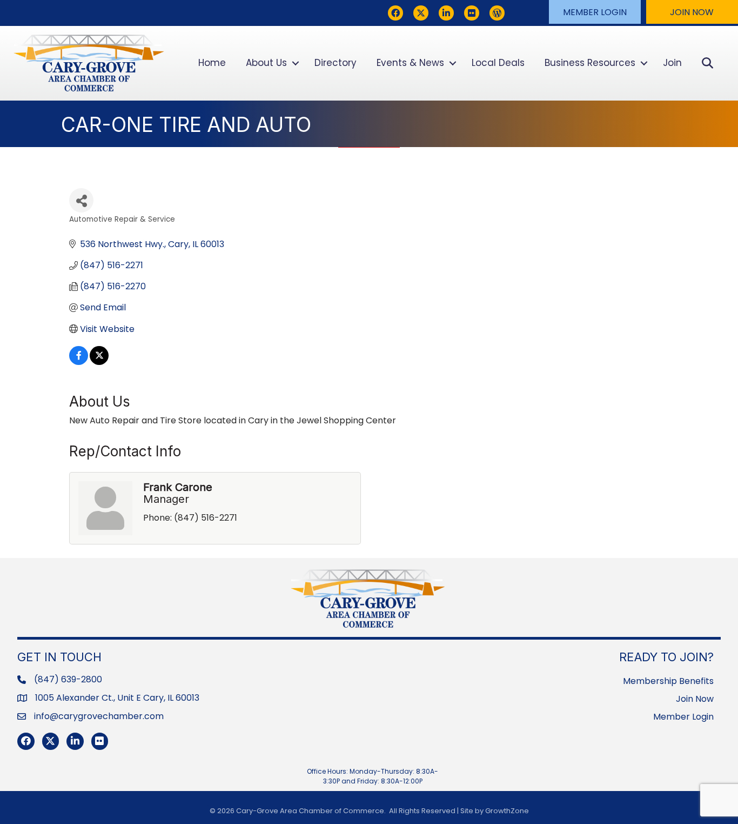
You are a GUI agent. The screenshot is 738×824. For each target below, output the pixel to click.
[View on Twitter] (99, 362)
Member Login (683, 716)
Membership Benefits (668, 681)
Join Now (695, 699)
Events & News (410, 62)
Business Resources (590, 62)
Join (672, 62)
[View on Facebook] (78, 362)
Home (212, 62)
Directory (335, 62)
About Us (266, 62)
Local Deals (498, 62)
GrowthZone (507, 811)
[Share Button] (81, 200)
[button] (595, 12)
